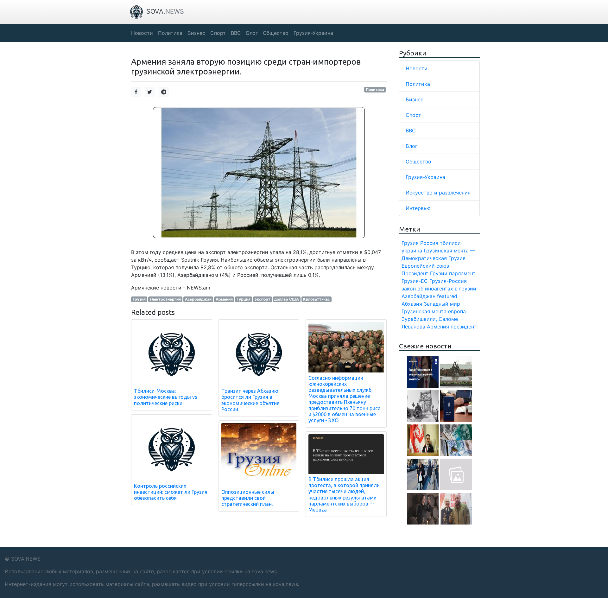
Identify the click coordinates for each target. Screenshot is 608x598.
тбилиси (450, 243)
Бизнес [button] (196, 33)
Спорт (413, 115)
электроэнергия (165, 299)
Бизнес (414, 99)
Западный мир (442, 304)
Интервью (418, 208)
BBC (411, 130)
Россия (429, 243)
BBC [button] (236, 33)
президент (464, 326)
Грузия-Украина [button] (313, 33)
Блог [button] (252, 33)
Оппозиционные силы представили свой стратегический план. (247, 498)
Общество (418, 161)
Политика (375, 89)
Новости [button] (142, 33)
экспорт (262, 299)
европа (457, 311)
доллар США (286, 299)
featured (447, 296)
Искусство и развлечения (438, 192)
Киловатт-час (316, 299)
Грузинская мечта (424, 311)
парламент (462, 273)
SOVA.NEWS (26, 559)
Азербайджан (198, 299)
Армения (224, 299)
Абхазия (412, 304)
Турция (243, 299)
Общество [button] (275, 33)
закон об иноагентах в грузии (439, 288)
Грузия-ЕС (415, 281)
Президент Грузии (424, 273)
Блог (411, 146)
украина (412, 250)
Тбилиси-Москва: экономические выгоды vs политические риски (165, 397)
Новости (417, 68)
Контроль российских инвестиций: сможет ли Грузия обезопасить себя (170, 492)
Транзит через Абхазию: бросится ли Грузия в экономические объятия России (250, 400)
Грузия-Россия (448, 281)
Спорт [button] (218, 33)
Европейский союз (425, 266)
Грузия (139, 299)
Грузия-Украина (425, 177)
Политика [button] (170, 33)
